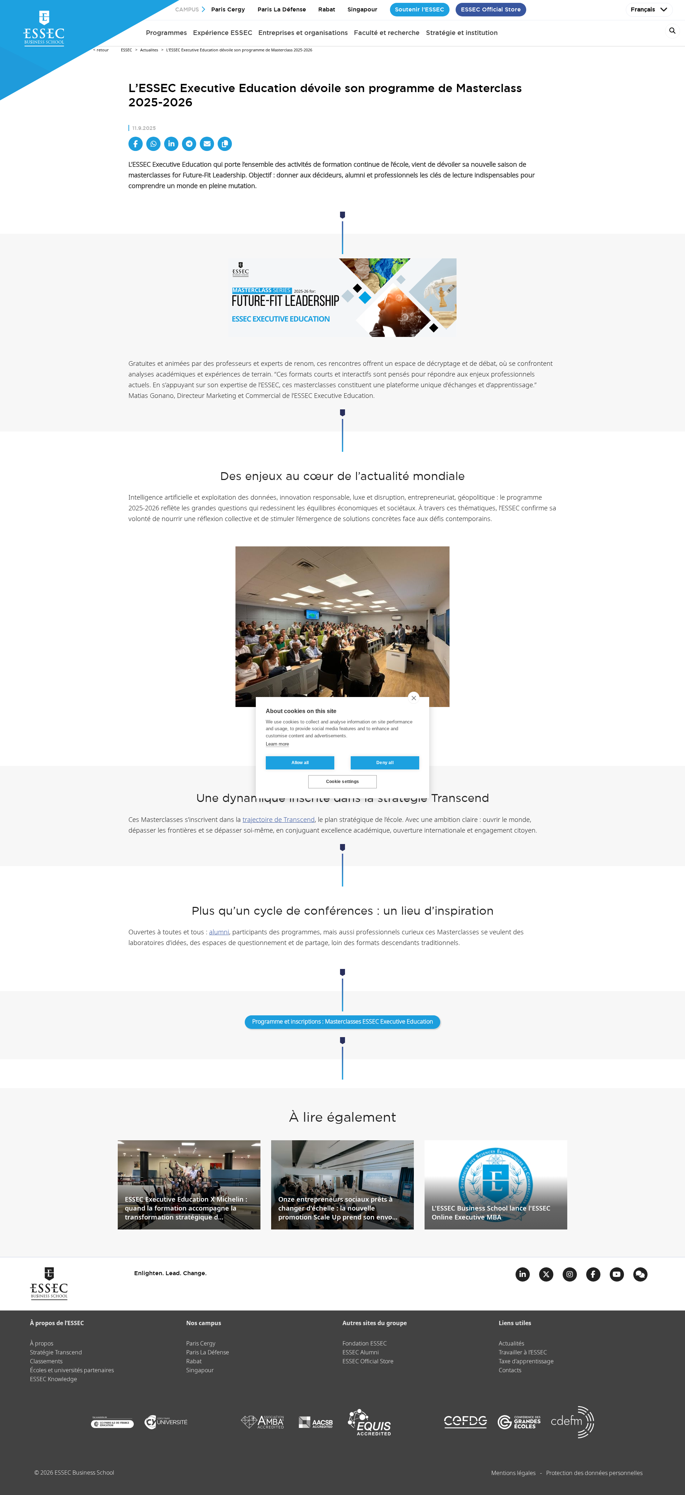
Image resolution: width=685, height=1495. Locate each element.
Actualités (511, 1343)
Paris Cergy (228, 9)
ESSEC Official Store (491, 9)
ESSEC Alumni (360, 1352)
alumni (219, 932)
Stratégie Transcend (56, 1352)
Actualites (149, 50)
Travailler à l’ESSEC (523, 1352)
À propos (41, 1343)
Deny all (385, 762)
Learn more (277, 744)
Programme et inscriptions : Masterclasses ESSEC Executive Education (342, 1022)
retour (103, 50)
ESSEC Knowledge (53, 1379)
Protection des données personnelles (594, 1473)
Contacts (510, 1370)
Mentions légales (513, 1473)
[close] (414, 698)
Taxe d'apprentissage (526, 1361)
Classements (46, 1361)
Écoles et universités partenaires (72, 1370)
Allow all (300, 762)
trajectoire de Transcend (279, 820)
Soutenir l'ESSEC (419, 9)
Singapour (362, 9)
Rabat (326, 9)
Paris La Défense (282, 9)
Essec (126, 50)
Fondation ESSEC (364, 1343)
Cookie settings (342, 781)
